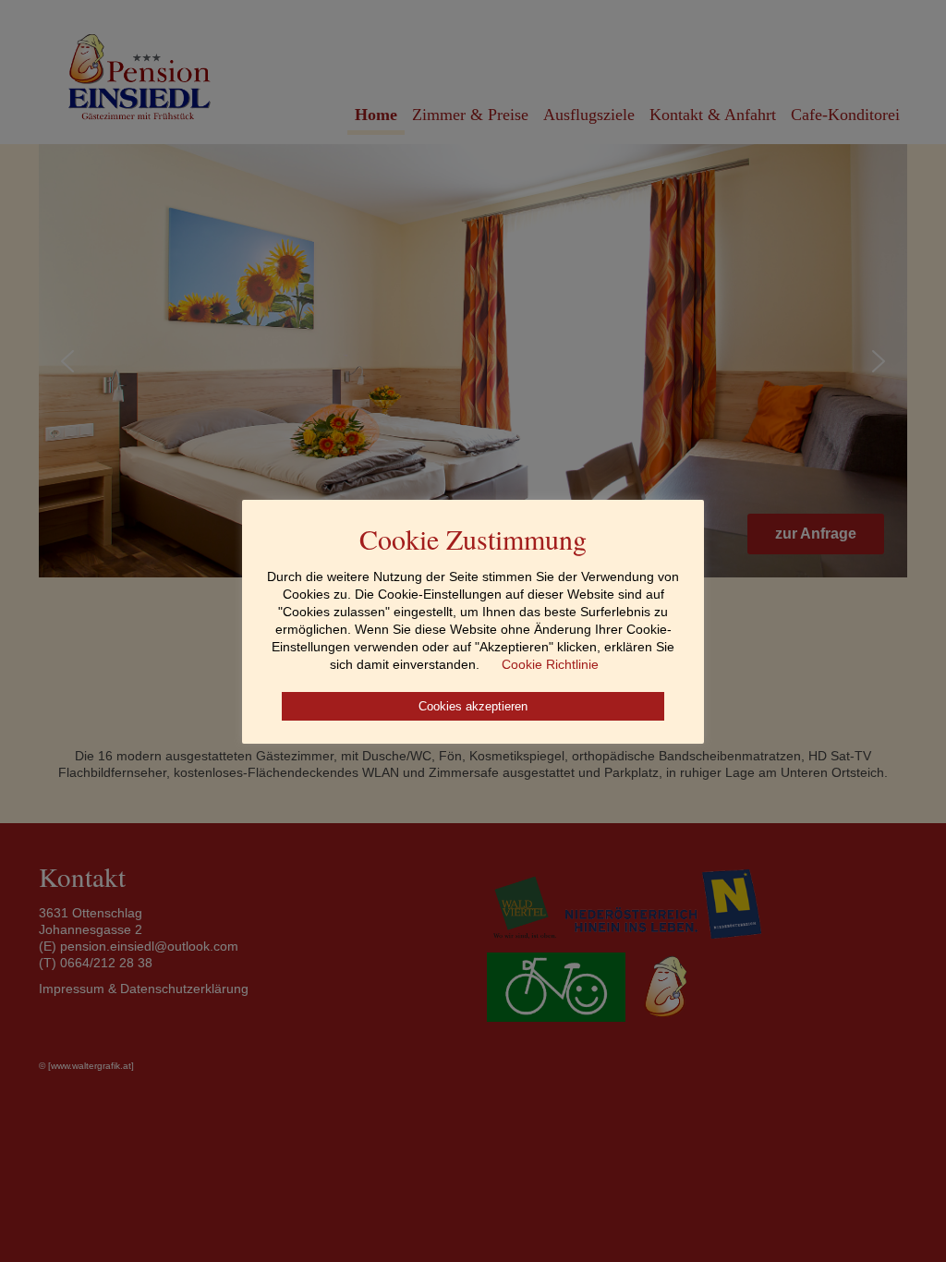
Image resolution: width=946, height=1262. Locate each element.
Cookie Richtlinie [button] (550, 665)
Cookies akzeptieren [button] (473, 706)
